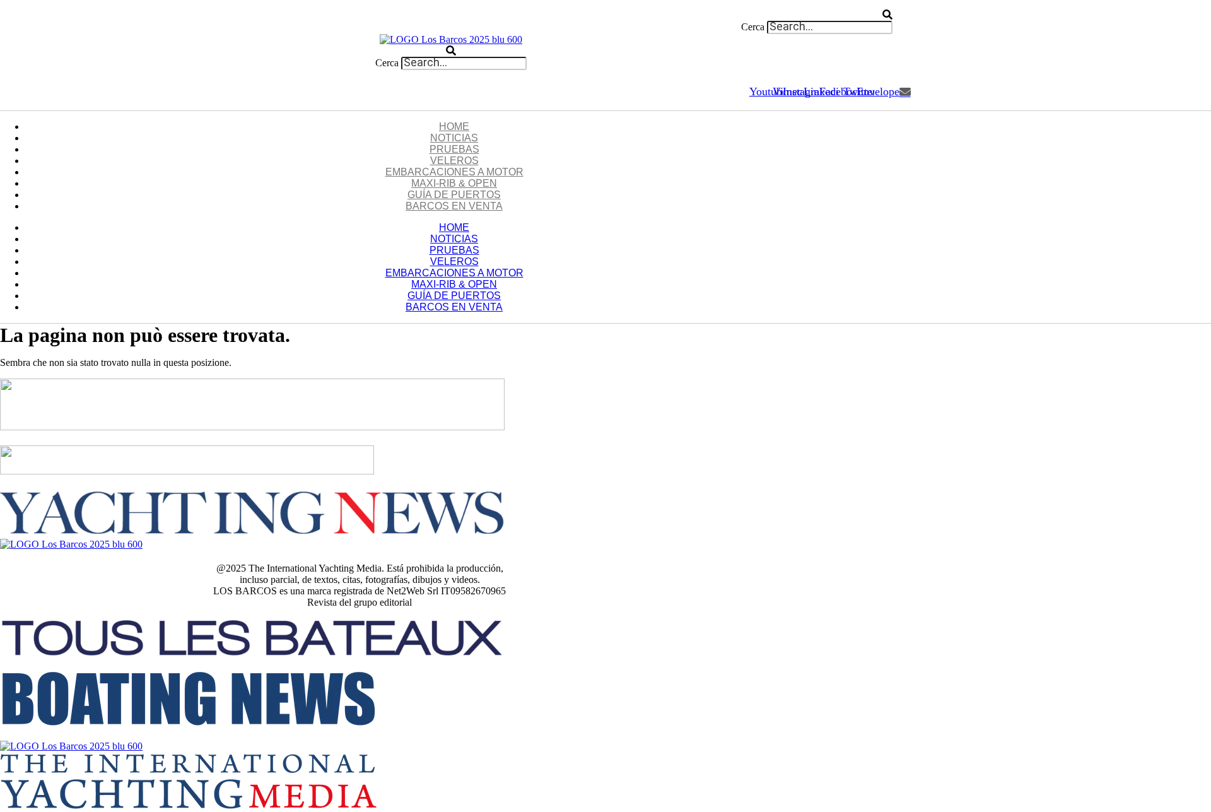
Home (454, 126)
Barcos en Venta (454, 206)
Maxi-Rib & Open (454, 183)
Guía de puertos (454, 194)
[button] (450, 15)
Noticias (454, 137)
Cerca (752, 26)
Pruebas (454, 149)
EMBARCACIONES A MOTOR (454, 172)
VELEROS (454, 160)
